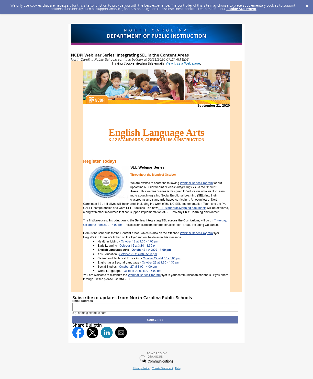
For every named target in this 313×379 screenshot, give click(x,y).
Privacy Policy (141, 368)
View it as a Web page (183, 63)
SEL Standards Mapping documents (182, 208)
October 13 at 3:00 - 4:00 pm (139, 241)
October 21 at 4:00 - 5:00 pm (138, 254)
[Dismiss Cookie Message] (307, 4)
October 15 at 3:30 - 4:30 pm (138, 245)
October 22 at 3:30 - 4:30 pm (160, 262)
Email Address (82, 301)
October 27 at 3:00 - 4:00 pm (138, 266)
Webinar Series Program (196, 183)
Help (177, 368)
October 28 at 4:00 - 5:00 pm (142, 270)
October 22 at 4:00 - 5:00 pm (161, 258)
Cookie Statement (241, 8)
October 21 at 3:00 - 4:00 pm (151, 249)
